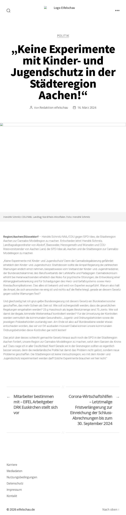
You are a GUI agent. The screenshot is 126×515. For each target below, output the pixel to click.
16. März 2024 (86, 107)
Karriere (12, 465)
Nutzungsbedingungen (22, 477)
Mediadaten (14, 471)
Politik (63, 36)
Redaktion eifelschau (54, 107)
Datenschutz (15, 483)
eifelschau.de (26, 509)
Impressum (14, 490)
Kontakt (12, 496)
